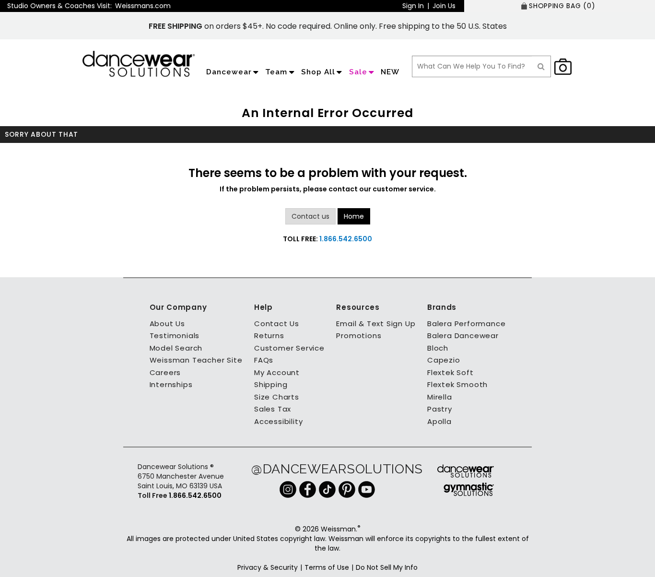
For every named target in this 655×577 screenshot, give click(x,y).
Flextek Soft (450, 372)
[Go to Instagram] (288, 489)
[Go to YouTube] (366, 489)
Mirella (439, 397)
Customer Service (289, 348)
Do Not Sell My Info (387, 567)
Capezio (443, 360)
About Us (167, 323)
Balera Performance (466, 323)
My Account (277, 372)
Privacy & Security (267, 567)
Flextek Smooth (457, 384)
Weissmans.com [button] (143, 6)
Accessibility (278, 421)
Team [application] (276, 72)
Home (354, 216)
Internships (171, 384)
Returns (269, 335)
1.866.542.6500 (345, 239)
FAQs (263, 360)
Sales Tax (272, 409)
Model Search (176, 348)
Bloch (437, 348)
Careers (165, 372)
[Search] (541, 66)
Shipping (270, 384)
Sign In (413, 6)
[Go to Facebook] (307, 489)
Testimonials (175, 335)
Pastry (439, 409)
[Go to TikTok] (327, 489)
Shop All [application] (318, 72)
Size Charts (276, 397)
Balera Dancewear (463, 335)
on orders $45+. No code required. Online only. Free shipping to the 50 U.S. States (328, 26)
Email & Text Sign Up (375, 323)
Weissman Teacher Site (196, 360)
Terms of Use (326, 567)
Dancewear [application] (229, 72)
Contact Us (276, 323)
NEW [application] (390, 72)
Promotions (358, 335)
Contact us (310, 216)
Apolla (439, 421)
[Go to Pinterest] (347, 489)
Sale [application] (358, 72)
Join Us (444, 6)
